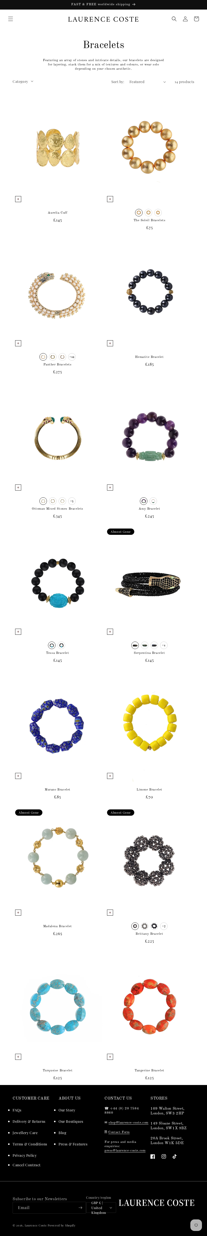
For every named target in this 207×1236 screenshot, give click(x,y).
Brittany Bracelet (149, 933)
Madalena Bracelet (57, 926)
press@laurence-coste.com (125, 1150)
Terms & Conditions (30, 1144)
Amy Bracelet (149, 508)
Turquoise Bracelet (58, 1070)
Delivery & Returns (29, 1121)
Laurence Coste (36, 1225)
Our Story (67, 1110)
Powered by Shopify (62, 1225)
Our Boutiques (71, 1121)
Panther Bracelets (57, 364)
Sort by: (117, 81)
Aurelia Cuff (57, 212)
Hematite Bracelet (149, 357)
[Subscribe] (80, 1208)
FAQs (17, 1110)
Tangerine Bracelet (149, 1070)
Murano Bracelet (57, 789)
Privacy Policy (25, 1155)
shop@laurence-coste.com (128, 1122)
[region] (103, 5)
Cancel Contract (27, 1165)
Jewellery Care (25, 1132)
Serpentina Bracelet (149, 653)
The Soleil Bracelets (150, 220)
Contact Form (119, 1132)
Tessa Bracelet (57, 653)
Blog (62, 1132)
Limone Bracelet (149, 789)
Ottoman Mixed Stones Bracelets (57, 508)
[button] (10, 18)
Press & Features (73, 1144)
